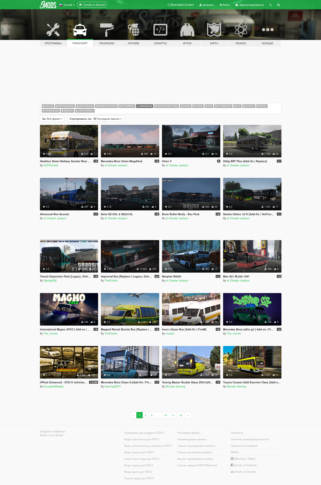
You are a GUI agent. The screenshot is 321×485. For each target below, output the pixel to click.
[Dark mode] (271, 4)
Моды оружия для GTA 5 (139, 452)
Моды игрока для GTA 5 (138, 465)
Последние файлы (188, 432)
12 (180, 415)
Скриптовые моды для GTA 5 (141, 458)
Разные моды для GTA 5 (139, 478)
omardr (170, 333)
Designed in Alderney (52, 431)
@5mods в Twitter (244, 458)
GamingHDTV (113, 386)
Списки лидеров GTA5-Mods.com (197, 465)
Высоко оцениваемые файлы (195, 458)
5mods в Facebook (245, 465)
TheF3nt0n (111, 280)
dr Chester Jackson (116, 165)
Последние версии (95, 118)
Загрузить (208, 5)
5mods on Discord (245, 471)
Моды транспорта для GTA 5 (141, 439)
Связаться (237, 432)
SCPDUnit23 (51, 165)
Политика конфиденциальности (250, 439)
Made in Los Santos (51, 435)
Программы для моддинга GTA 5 (144, 432)
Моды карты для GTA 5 (138, 471)
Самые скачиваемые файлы (194, 452)
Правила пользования (244, 445)
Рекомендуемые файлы (192, 439)
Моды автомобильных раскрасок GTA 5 (148, 445)
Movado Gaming (175, 386)
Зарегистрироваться (251, 5)
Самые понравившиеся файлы (196, 445)
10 (165, 415)
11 (173, 415)
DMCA (234, 452)
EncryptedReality (54, 386)
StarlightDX (50, 280)
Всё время (51, 118)
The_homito (51, 333)
